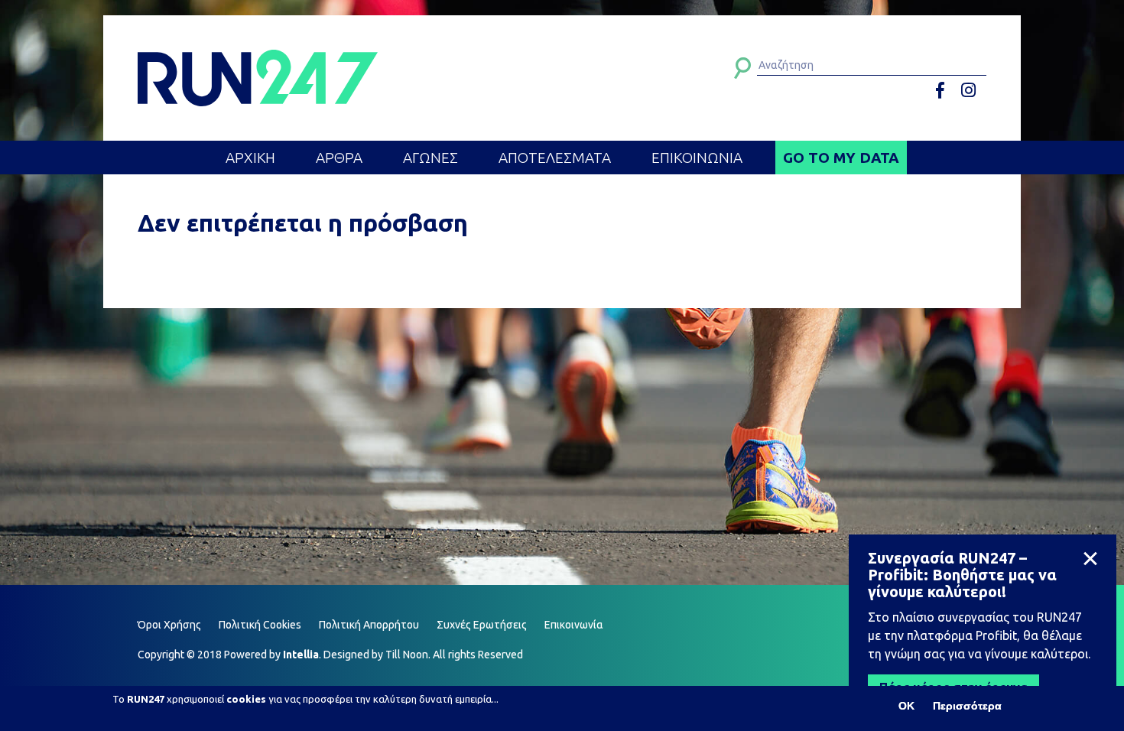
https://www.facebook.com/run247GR (945, 90)
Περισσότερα (967, 706)
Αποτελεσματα (555, 157)
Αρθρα (339, 157)
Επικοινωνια (696, 157)
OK (906, 706)
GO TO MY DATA (841, 157)
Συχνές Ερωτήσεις (482, 625)
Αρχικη (250, 157)
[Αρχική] (258, 78)
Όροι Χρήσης (169, 625)
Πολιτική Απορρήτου (369, 625)
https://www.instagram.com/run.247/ (970, 90)
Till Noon (406, 654)
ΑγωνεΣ (430, 157)
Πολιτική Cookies (260, 625)
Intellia (301, 654)
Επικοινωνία (573, 625)
